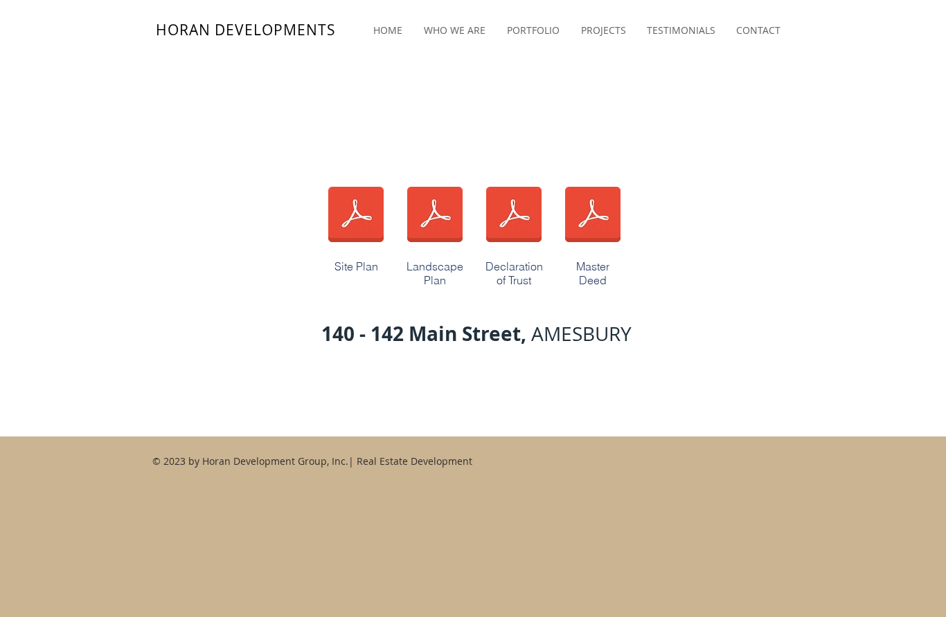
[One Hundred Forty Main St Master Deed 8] (593, 216)
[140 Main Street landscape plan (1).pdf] (435, 216)
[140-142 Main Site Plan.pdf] (356, 216)
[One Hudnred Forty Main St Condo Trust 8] (514, 216)
